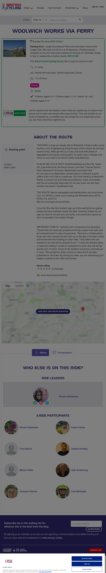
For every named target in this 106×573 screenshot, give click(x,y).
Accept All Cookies (87, 558)
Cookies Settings (87, 569)
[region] (52, 563)
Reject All (87, 564)
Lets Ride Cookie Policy (45, 571)
